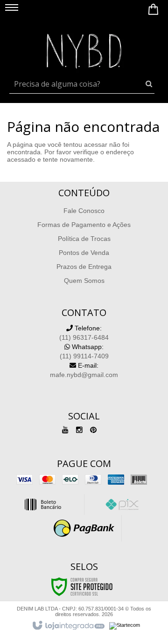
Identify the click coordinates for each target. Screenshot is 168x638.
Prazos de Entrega (84, 266)
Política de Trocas (84, 238)
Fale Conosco (84, 210)
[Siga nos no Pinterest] (93, 430)
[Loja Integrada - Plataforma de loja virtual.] (68, 626)
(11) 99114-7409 (84, 351)
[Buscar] (149, 84)
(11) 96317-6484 (84, 332)
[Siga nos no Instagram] (79, 430)
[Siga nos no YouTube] (65, 430)
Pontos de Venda (84, 252)
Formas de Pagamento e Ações (84, 224)
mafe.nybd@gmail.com (84, 370)
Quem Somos (84, 280)
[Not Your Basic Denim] (84, 49)
